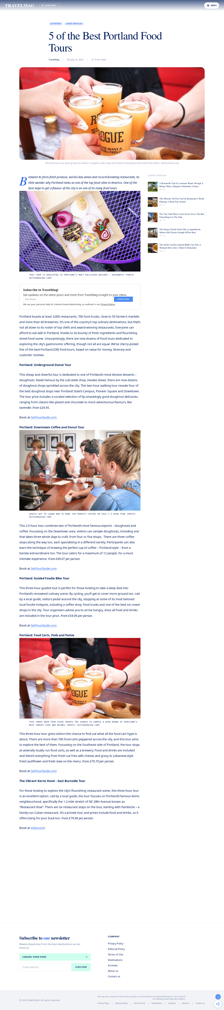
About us (113, 971)
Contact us (114, 976)
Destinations (115, 960)
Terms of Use (115, 954)
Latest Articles (74, 23)
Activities (55, 23)
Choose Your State (34, 956)
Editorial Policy (116, 949)
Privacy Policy (115, 943)
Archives (113, 965)
